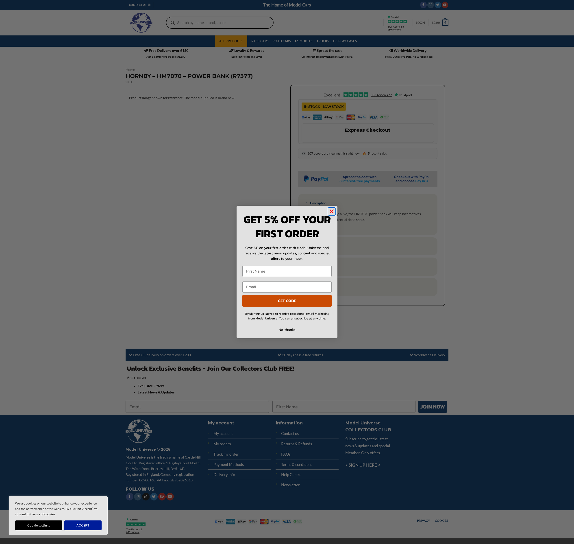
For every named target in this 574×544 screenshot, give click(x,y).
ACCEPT (82, 525)
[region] (58, 515)
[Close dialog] (332, 211)
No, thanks (287, 329)
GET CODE (287, 301)
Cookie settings (38, 525)
